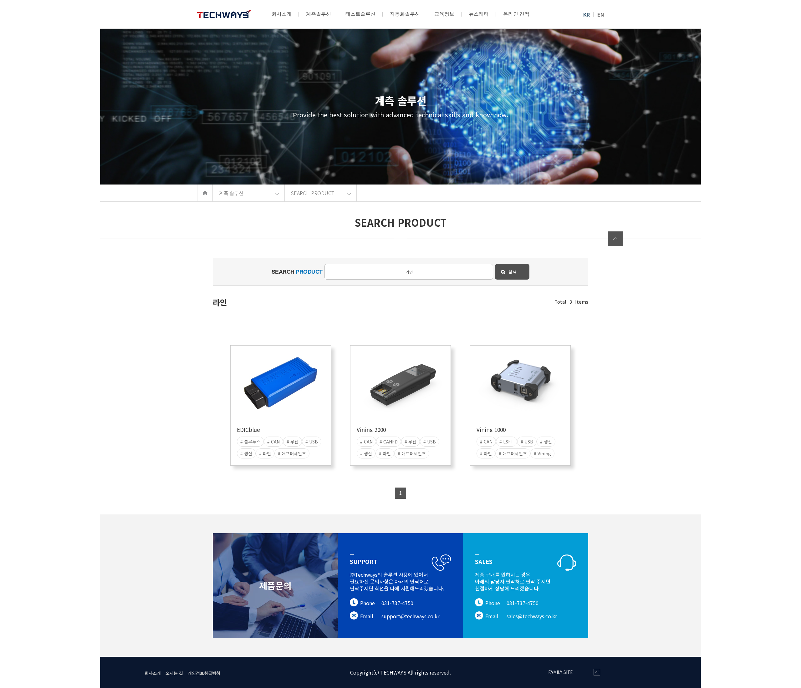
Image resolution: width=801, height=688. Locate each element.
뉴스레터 (479, 14)
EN (600, 14)
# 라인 (265, 453)
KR (586, 14)
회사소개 (282, 14)
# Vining (542, 453)
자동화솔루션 (405, 14)
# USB (311, 441)
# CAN (273, 441)
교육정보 (444, 14)
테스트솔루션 (360, 14)
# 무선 (292, 441)
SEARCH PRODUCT (312, 193)
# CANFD (389, 441)
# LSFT (506, 441)
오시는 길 (174, 672)
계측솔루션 (318, 14)
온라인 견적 (516, 14)
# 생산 (246, 453)
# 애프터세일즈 (292, 453)
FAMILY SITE (560, 672)
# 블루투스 (250, 441)
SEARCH (297, 272)
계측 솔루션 (231, 193)
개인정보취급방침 (204, 672)
